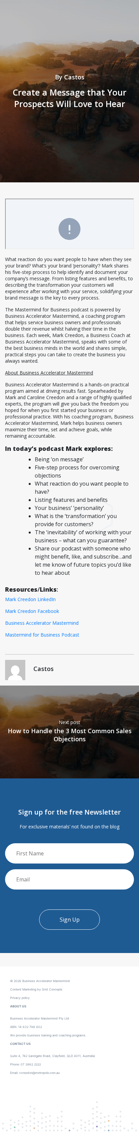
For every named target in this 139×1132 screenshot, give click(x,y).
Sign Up (70, 919)
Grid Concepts (52, 989)
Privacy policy (20, 998)
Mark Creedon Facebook (32, 611)
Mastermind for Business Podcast (42, 635)
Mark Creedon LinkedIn (30, 599)
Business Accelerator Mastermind (42, 623)
